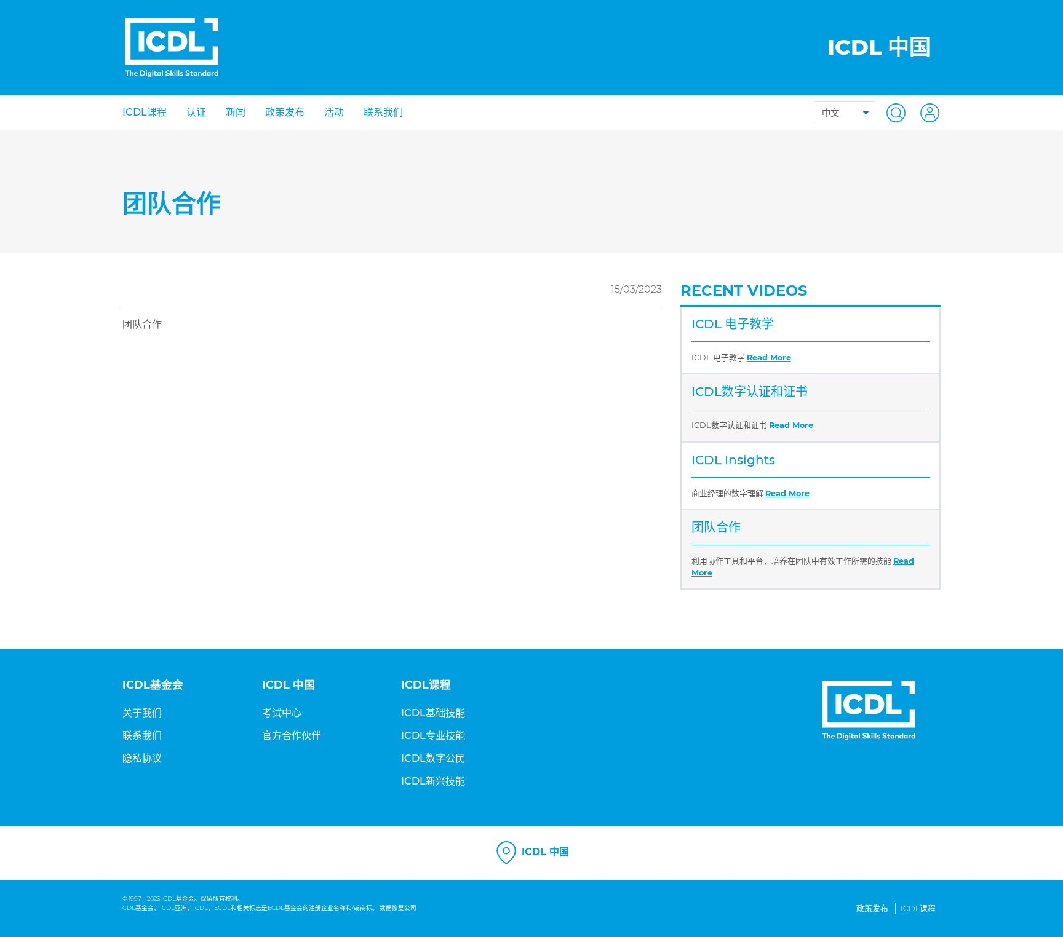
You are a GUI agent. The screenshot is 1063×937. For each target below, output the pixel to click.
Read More (769, 357)
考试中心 (281, 713)
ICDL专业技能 (433, 735)
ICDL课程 (144, 112)
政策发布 (285, 112)
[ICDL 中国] (171, 47)
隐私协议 (142, 758)
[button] (892, 112)
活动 (334, 112)
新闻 (235, 112)
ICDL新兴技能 (433, 781)
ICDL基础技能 (433, 713)
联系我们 (383, 112)
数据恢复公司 (398, 907)
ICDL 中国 (544, 852)
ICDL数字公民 (433, 758)
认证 (196, 112)
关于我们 (142, 713)
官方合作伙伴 (291, 735)
